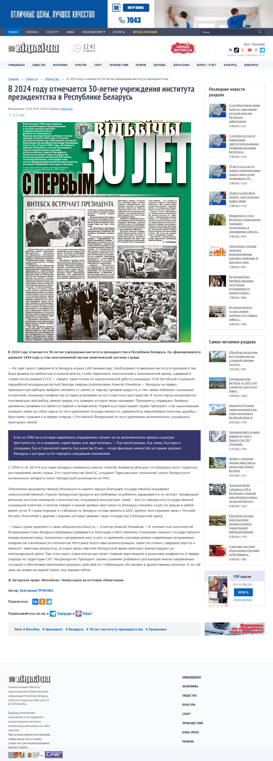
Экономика (60, 65)
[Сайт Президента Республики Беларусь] (17, 757)
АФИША (70, 32)
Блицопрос (251, 65)
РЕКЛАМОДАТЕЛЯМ (92, 32)
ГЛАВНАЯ (13, 32)
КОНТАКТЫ (119, 32)
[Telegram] (49, 602)
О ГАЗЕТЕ (51, 32)
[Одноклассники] (42, 602)
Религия (141, 65)
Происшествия (119, 65)
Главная (13, 79)
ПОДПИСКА (32, 32)
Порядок (13, 712)
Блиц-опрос (190, 732)
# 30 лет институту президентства (115, 629)
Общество (38, 65)
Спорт (98, 65)
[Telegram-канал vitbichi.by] (262, 51)
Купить (243, 592)
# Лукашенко (156, 629)
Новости (32, 79)
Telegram (64, 613)
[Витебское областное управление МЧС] (54, 757)
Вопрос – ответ (206, 65)
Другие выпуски (242, 599)
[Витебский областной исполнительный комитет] (36, 757)
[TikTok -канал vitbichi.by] (236, 51)
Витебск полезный (145, 32)
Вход (247, 44)
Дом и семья (181, 65)
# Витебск (32, 629)
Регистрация (258, 44)
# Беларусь (75, 629)
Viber (87, 613)
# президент (53, 629)
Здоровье (159, 65)
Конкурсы (230, 65)
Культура (81, 65)
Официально (16, 65)
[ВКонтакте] (35, 602)
